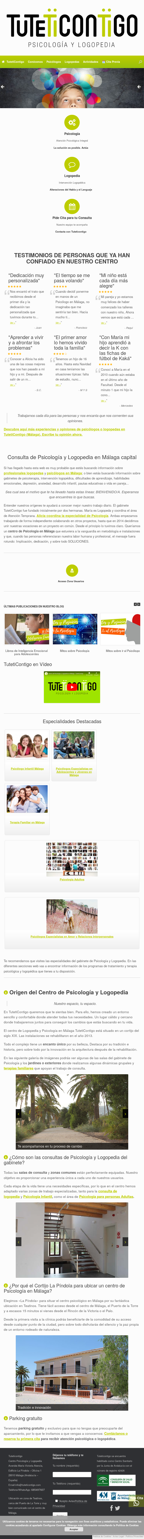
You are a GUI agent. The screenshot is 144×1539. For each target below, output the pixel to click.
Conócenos (35, 62)
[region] (72, 88)
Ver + (12, 322)
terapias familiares (18, 1068)
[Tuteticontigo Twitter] (118, 1509)
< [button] (3, 87)
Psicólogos (53, 62)
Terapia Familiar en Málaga (27, 822)
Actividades (90, 62)
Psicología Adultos (72, 879)
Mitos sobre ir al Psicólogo (123, 651)
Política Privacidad (134, 1536)
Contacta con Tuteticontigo (71, 231)
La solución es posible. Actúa (71, 147)
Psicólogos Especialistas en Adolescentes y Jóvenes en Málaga (74, 772)
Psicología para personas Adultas (106, 1196)
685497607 (38, 1490)
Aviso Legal (118, 1536)
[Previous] (135, 604)
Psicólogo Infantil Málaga (27, 768)
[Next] (138, 604)
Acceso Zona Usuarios (71, 581)
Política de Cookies (102, 1536)
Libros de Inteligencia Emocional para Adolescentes (26, 652)
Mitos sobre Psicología (74, 651)
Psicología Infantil (37, 1196)
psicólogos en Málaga (64, 473)
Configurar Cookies (54, 1525)
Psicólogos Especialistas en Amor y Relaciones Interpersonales (72, 936)
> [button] (139, 87)
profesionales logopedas (24, 473)
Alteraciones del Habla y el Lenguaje (71, 189)
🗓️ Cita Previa (111, 62)
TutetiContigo (15, 62)
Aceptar (74, 1529)
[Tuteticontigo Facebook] (112, 1509)
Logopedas (72, 62)
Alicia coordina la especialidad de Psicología (72, 515)
